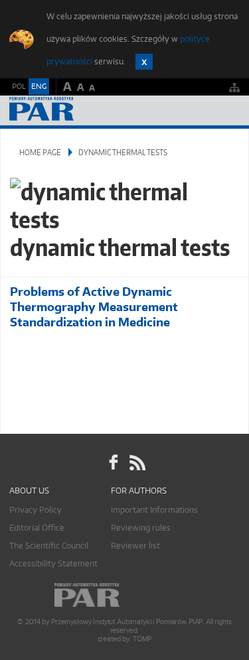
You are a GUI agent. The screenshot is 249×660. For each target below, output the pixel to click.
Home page (40, 152)
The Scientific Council (48, 546)
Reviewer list (135, 546)
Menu (226, 110)
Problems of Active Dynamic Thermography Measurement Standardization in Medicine (94, 307)
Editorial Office (36, 528)
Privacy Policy (35, 510)
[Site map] (234, 87)
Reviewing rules (141, 528)
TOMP (142, 639)
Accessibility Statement (53, 563)
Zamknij (144, 62)
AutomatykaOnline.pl (81, 110)
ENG (38, 86)
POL (19, 86)
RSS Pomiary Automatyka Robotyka (136, 462)
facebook (114, 462)
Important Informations (154, 510)
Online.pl (124, 595)
